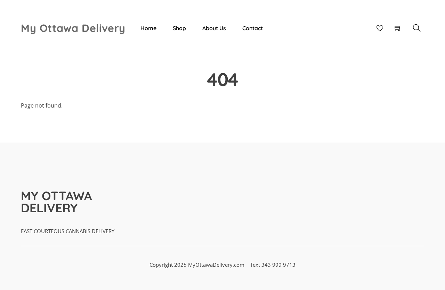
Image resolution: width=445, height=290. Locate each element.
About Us (214, 28)
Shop (179, 28)
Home (148, 28)
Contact (252, 28)
